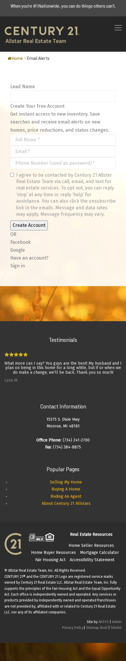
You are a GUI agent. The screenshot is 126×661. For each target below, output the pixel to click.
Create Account (29, 225)
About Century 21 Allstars (66, 503)
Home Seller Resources (91, 545)
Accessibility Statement (92, 559)
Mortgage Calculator (99, 552)
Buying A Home (66, 489)
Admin (117, 622)
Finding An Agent (65, 496)
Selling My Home (66, 482)
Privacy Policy (73, 628)
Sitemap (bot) (97, 628)
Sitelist (116, 628)
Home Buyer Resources (53, 552)
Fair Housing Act (50, 559)
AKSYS (103, 622)
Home (17, 58)
